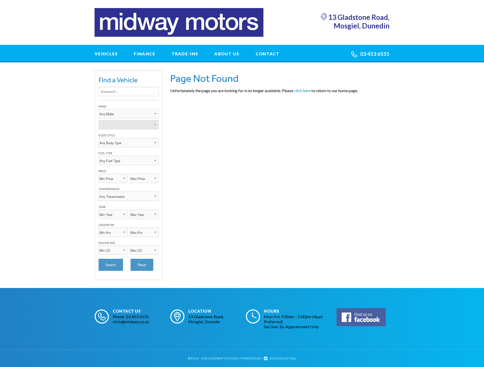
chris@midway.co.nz (131, 321)
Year (102, 206)
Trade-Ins (185, 53)
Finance (144, 53)
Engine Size (107, 242)
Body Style (107, 135)
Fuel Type (105, 153)
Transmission (109, 189)
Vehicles (106, 53)
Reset (142, 264)
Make (102, 106)
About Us (226, 53)
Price (102, 171)
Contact (268, 53)
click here (302, 90)
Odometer (106, 225)
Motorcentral (282, 358)
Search (111, 264)
